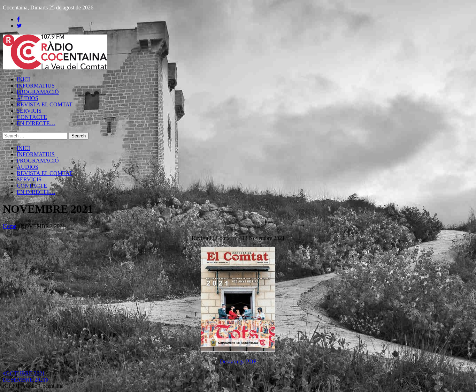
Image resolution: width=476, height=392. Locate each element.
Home (9, 226)
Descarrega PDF (238, 361)
